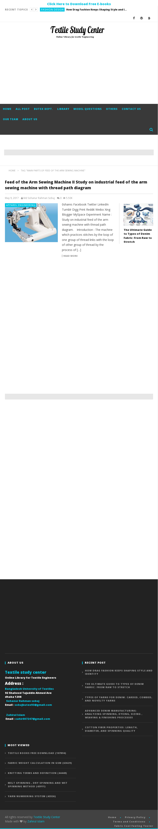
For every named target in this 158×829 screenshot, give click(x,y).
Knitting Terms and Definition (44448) (37, 772)
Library (63, 109)
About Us (29, 119)
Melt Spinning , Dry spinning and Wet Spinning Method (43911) (37, 784)
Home (7, 109)
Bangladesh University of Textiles (29, 689)
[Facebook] (134, 18)
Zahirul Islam (35, 821)
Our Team (10, 119)
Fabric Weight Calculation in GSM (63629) (40, 762)
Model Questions (87, 109)
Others (112, 109)
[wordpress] (141, 18)
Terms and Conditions (129, 821)
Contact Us (131, 109)
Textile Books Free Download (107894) (37, 753)
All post (23, 109)
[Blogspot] (149, 18)
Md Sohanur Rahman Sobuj (39, 198)
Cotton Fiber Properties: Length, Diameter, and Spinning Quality (111, 729)
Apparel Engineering (20, 205)
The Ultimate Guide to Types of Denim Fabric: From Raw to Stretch (83, 9)
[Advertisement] (79, 71)
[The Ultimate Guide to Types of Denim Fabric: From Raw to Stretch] (138, 214)
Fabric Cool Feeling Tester (133, 825)
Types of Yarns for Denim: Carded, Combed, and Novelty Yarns (118, 699)
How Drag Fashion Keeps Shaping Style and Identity (119, 672)
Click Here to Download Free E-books (79, 4)
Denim (45, 9)
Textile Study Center (46, 817)
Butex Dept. (43, 109)
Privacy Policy (135, 817)
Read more (70, 256)
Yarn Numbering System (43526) (32, 796)
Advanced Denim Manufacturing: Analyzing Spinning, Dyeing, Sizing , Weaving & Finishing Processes (113, 714)
